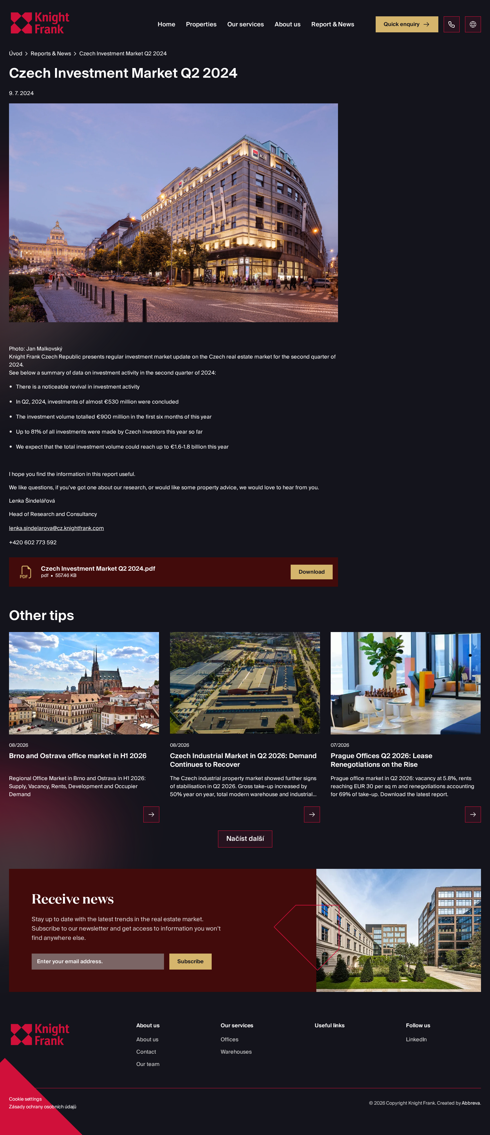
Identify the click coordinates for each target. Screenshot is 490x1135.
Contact (146, 1052)
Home (166, 24)
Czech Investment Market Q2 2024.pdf (98, 569)
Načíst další (245, 838)
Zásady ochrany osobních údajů (42, 1107)
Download (312, 572)
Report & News (332, 24)
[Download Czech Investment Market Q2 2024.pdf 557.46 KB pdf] (26, 572)
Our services (245, 24)
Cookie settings (25, 1099)
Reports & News (51, 53)
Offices (229, 1039)
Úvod (15, 53)
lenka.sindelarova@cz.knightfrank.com (56, 528)
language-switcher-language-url (473, 24)
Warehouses (236, 1052)
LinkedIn (416, 1039)
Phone (452, 24)
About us (288, 24)
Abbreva (471, 1103)
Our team (148, 1064)
